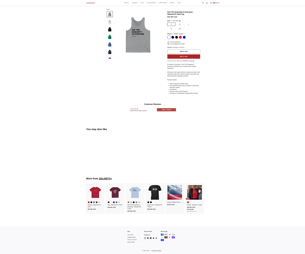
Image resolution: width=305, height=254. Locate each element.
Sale (179, 2)
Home (108, 9)
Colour (175, 34)
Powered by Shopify (156, 250)
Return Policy (131, 242)
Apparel (135, 2)
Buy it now (184, 56)
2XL (180, 28)
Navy (172, 37)
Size (173, 21)
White (188, 37)
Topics (126, 2)
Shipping (169, 47)
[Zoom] (138, 35)
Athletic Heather (169, 37)
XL (171, 28)
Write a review (166, 109)
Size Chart (130, 234)
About (172, 2)
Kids (142, 2)
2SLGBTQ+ (105, 178)
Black (176, 37)
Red (180, 37)
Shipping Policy (131, 237)
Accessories (151, 2)
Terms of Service (132, 239)
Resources (163, 2)
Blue (184, 37)
